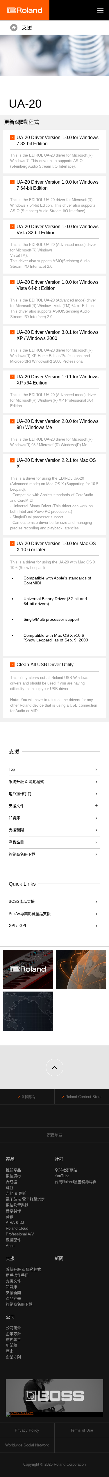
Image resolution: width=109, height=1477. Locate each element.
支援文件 (13, 1281)
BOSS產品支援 (22, 901)
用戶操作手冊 (20, 794)
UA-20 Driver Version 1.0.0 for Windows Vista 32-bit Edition (58, 229)
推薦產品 (13, 1170)
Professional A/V (20, 1234)
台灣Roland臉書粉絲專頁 (76, 1182)
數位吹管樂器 (17, 1205)
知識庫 (14, 818)
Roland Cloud (17, 1228)
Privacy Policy (27, 1430)
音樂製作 (13, 1211)
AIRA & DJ (15, 1222)
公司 (10, 1316)
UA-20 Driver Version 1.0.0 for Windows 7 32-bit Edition (58, 140)
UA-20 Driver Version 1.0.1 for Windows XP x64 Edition (58, 379)
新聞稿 (11, 1345)
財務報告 (13, 1339)
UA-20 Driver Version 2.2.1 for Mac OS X (56, 463)
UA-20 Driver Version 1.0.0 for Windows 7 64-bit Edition (58, 185)
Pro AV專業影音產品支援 (30, 914)
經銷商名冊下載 (22, 854)
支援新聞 (16, 830)
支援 (27, 28)
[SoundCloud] (65, 1119)
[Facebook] (43, 1119)
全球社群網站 (66, 1170)
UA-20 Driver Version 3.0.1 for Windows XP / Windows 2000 (58, 335)
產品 (10, 1159)
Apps (10, 1246)
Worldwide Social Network (27, 1445)
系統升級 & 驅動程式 (26, 781)
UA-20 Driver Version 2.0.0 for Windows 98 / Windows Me (58, 424)
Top (12, 769)
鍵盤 (9, 1187)
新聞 (59, 1258)
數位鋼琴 (13, 1176)
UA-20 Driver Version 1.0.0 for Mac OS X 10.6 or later (56, 546)
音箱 (9, 1216)
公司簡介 (13, 1328)
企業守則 (13, 1357)
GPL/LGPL (18, 925)
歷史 (9, 1351)
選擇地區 (54, 1135)
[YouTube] (54, 1119)
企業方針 (13, 1333)
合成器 (11, 1182)
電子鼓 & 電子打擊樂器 (25, 1199)
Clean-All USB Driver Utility (45, 664)
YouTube (62, 1176)
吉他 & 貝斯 (16, 1193)
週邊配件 (13, 1240)
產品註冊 (16, 842)
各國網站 (28, 1097)
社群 (59, 1159)
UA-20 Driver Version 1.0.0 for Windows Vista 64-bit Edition (58, 285)
